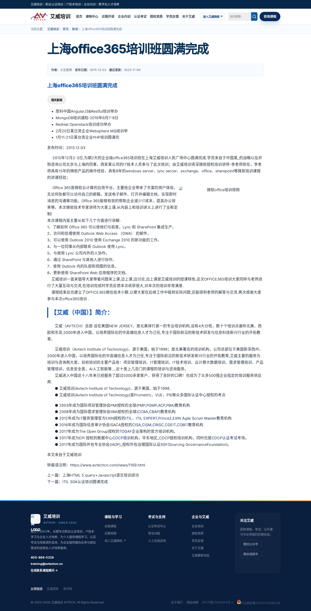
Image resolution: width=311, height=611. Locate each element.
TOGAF (126, 431)
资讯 (66, 29)
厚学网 (67, 588)
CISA (136, 425)
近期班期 (110, 533)
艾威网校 (53, 588)
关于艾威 (188, 16)
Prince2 (165, 418)
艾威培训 (53, 29)
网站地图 (192, 602)
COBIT (182, 425)
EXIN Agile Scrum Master (194, 418)
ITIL (128, 418)
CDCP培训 (122, 438)
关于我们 (177, 602)
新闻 (75, 29)
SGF (164, 444)
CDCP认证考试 (224, 438)
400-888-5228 (42, 557)
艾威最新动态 (200, 555)
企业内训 (124, 16)
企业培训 (198, 526)
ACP (161, 405)
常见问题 (154, 533)
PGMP (151, 405)
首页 (79, 16)
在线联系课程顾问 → (44, 570)
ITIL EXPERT (146, 418)
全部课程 (110, 526)
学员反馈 (172, 16)
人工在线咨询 (157, 540)
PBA (169, 405)
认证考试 (140, 16)
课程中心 (92, 16)
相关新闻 (56, 100)
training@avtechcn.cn (47, 563)
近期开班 (108, 16)
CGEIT (170, 425)
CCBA (143, 411)
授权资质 (156, 16)
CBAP (154, 411)
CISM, (147, 425)
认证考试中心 (157, 526)
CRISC (158, 425)
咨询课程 (270, 16)
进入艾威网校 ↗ (213, 16)
